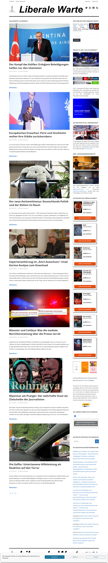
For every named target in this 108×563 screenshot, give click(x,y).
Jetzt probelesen (87, 212)
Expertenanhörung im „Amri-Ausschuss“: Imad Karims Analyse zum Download (38, 263)
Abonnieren (76, 40)
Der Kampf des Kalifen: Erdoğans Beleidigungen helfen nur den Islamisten (39, 66)
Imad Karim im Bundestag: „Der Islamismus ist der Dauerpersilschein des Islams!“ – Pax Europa (85, 492)
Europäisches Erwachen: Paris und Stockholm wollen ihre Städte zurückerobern (37, 134)
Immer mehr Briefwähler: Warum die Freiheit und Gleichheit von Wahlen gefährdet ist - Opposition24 (83, 480)
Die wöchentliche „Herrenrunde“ (85, 123)
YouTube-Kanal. (89, 148)
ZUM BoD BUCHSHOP (84, 218)
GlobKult (86, 380)
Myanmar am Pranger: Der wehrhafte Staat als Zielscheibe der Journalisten (38, 397)
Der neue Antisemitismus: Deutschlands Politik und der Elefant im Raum (39, 203)
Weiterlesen (12, 87)
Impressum (87, 1)
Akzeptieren (55, 557)
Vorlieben (95, 557)
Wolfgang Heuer (78, 538)
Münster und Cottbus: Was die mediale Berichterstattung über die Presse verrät (34, 332)
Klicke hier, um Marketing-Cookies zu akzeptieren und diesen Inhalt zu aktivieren (86, 423)
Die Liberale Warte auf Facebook (85, 412)
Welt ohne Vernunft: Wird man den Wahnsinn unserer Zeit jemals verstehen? (86, 518)
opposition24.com (78, 189)
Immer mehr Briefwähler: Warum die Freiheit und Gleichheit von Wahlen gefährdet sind (85, 484)
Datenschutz (95, 1)
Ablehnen (75, 557)
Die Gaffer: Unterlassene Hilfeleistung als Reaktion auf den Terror (35, 466)
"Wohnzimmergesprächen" (80, 191)
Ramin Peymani (24, 71)
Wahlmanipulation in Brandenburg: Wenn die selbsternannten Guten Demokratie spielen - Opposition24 (85, 464)
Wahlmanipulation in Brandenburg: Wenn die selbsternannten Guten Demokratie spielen (85, 471)
